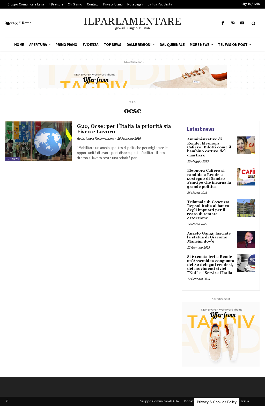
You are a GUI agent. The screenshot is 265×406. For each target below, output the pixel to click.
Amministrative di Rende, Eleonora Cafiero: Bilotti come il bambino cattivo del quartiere (209, 147)
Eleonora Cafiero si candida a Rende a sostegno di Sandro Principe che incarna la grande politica (209, 178)
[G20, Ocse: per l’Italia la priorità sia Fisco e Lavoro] (38, 141)
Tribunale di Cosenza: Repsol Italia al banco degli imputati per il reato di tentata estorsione (208, 210)
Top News (12, 159)
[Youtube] (242, 23)
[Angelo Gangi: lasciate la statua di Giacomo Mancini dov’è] (246, 239)
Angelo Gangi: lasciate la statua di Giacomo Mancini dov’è (209, 237)
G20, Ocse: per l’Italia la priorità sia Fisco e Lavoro (124, 129)
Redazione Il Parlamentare (95, 138)
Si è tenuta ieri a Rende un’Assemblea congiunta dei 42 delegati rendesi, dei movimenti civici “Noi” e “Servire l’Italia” (210, 264)
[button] (253, 23)
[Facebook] (222, 23)
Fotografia (241, 401)
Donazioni (191, 401)
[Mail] (232, 23)
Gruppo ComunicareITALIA (159, 401)
